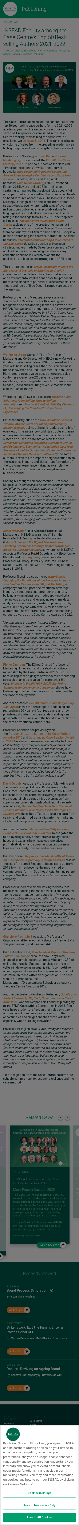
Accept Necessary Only (39, 1505)
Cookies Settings (39, 1493)
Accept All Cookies (39, 1517)
